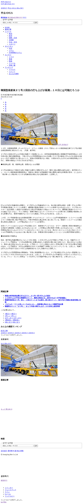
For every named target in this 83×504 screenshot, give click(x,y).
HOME (7, 27)
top (2, 502)
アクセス (12, 69)
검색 (36, 22)
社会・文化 (13, 42)
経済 (10, 36)
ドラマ (11, 57)
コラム (11, 50)
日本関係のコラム (15, 52)
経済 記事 (4, 331)
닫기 (24, 17)
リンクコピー (10, 496)
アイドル (12, 63)
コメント (12, 72)
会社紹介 (4, 451)
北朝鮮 (11, 40)
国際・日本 (13, 38)
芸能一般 (12, 65)
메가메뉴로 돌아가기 (15, 17)
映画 (10, 61)
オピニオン (9, 46)
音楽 (10, 59)
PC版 (15, 451)
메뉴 (4, 502)
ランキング (9, 67)
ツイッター (9, 488)
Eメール (8, 494)
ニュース (8, 31)
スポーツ (12, 44)
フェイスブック (10, 490)
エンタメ (8, 55)
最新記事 (8, 29)
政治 (10, 33)
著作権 (10, 451)
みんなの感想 (14, 74)
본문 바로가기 (6, 2)
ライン (7, 492)
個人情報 (20, 451)
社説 (10, 48)
